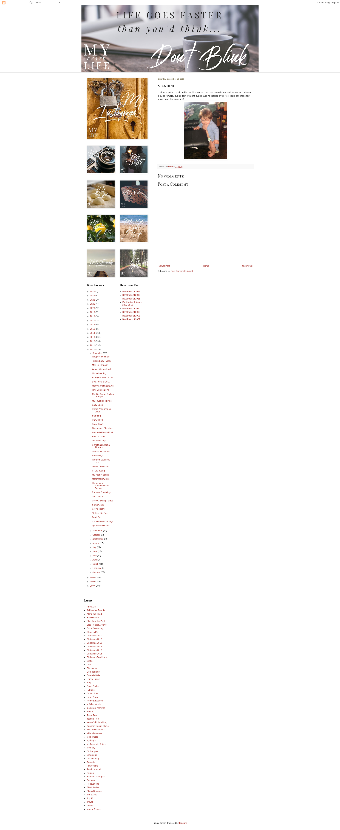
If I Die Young (98, 471)
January (96, 572)
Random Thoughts (96, 776)
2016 (92, 324)
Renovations (93, 784)
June (95, 551)
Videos (90, 805)
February (97, 568)
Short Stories (93, 787)
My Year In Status (100, 475)
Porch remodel (94, 769)
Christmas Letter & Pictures (101, 446)
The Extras (92, 794)
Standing (96, 416)
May (94, 555)
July (94, 547)
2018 (92, 316)
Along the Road (94, 614)
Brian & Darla (98, 436)
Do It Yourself (93, 672)
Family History (93, 679)
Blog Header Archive (97, 625)
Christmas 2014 (94, 646)
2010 (92, 349)
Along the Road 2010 (102, 377)
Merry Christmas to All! (103, 386)
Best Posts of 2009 (131, 312)
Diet (89, 664)
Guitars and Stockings (102, 428)
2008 (92, 581)
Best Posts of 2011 (131, 299)
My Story (91, 747)
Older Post (247, 266)
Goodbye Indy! (99, 440)
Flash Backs (92, 686)
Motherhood (92, 737)
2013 (92, 337)
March (95, 564)
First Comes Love (100, 390)
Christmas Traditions (97, 657)
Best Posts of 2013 (131, 291)
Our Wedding (93, 758)
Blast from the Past (96, 621)
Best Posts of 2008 (131, 316)
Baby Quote (97, 405)
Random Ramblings (101, 492)
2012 (92, 341)
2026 (92, 291)
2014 (92, 333)
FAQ (89, 682)
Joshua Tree (93, 719)
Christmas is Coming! (102, 521)
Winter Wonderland (101, 369)
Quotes (90, 773)
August (96, 543)
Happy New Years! (101, 357)
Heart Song (92, 697)
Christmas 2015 (94, 650)
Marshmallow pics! (101, 479)
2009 (92, 577)
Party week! (97, 420)
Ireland (90, 711)
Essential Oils (93, 675)
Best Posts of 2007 (131, 319)
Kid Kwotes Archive (96, 729)
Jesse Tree (92, 715)
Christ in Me (92, 632)
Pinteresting (92, 766)
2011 (92, 345)
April (94, 560)
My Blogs (91, 740)
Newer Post (164, 266)
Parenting (91, 762)
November (97, 530)
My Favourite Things (102, 401)
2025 (92, 295)
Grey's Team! (98, 509)
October (96, 535)
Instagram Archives (96, 708)
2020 (92, 308)
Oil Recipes (92, 751)
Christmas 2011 (94, 635)
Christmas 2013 (94, 643)
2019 (92, 312)
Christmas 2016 (94, 654)
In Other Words (94, 704)
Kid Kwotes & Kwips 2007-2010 (131, 303)
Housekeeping (99, 373)
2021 (92, 304)
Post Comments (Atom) (182, 271)
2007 (92, 586)
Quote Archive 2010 (101, 525)
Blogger (183, 823)
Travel (90, 802)
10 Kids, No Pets (100, 513)
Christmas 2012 (94, 639)
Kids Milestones (94, 733)
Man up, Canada (100, 365)
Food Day (96, 517)
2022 (92, 300)
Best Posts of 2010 (101, 382)
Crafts (89, 661)
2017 (92, 320)
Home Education (95, 700)
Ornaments (92, 755)
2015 (92, 329)
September (98, 539)
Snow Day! (97, 424)
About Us (91, 607)
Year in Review (94, 809)
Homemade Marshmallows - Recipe (101, 486)
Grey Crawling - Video (102, 500)
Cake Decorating (95, 628)
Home (206, 266)
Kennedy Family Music (103, 432)
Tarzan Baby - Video (102, 361)
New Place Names (101, 451)
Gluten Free (92, 693)
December (97, 353)
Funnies (91, 690)
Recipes (91, 780)
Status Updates (94, 791)
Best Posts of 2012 (131, 295)
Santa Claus (98, 505)
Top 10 (90, 798)
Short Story (97, 496)
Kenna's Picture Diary (97, 722)
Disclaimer (92, 668)
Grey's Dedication (100, 466)
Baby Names (93, 617)
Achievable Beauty (96, 610)
